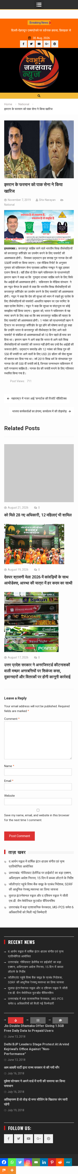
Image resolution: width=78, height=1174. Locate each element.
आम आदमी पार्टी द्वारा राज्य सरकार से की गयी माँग (31, 1067)
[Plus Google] (46, 43)
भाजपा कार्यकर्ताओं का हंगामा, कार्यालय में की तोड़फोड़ (39, 411)
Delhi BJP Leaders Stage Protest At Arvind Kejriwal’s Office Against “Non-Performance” (36, 1049)
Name (9, 766)
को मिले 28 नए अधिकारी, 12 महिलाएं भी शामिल (38, 515)
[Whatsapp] (12, 1162)
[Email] (36, 1162)
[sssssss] (39, 243)
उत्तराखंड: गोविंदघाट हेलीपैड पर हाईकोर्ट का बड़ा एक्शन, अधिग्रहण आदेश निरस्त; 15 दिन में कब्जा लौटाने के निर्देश (35, 967)
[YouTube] (39, 43)
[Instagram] (28, 1162)
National (9, 204)
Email (8, 781)
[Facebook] (23, 43)
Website (9, 795)
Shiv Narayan (47, 199)
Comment (12, 719)
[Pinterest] (54, 43)
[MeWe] (68, 1162)
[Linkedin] (44, 1162)
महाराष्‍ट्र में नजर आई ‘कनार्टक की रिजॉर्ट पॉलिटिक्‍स (39, 398)
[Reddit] (60, 1162)
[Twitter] (31, 43)
